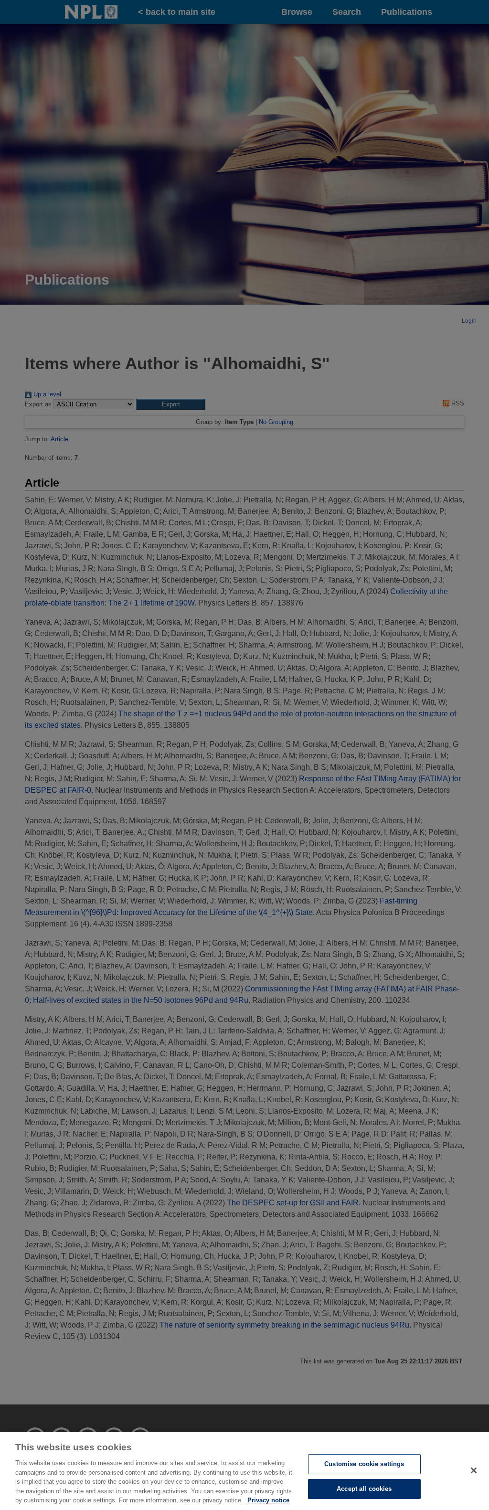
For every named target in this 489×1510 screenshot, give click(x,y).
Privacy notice (268, 1500)
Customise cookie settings (364, 1463)
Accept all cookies (364, 1488)
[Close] (473, 1470)
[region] (244, 1471)
